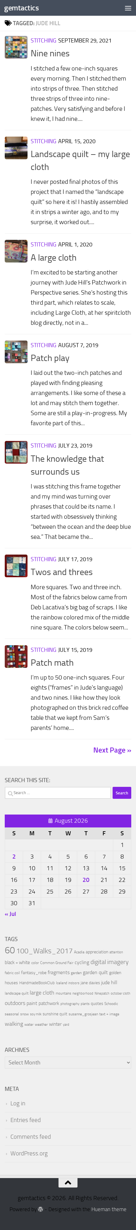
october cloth (120, 993)
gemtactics (21, 7)
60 (10, 950)
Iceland (61, 983)
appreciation (97, 952)
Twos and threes (62, 572)
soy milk (35, 1014)
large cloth (42, 993)
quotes (97, 1003)
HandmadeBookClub (37, 982)
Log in (17, 1103)
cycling (82, 962)
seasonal (12, 1014)
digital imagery (109, 962)
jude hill (109, 982)
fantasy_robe (33, 972)
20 (86, 879)
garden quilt (95, 972)
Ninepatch (102, 993)
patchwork (49, 1003)
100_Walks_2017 (44, 950)
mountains (63, 993)
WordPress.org (29, 1153)
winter (55, 1024)
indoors (73, 983)
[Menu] (128, 8)
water (29, 1024)
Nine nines (50, 53)
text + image (109, 1014)
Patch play (50, 358)
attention (116, 952)
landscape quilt (16, 993)
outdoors (15, 1003)
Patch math (52, 662)
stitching (43, 40)
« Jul (10, 913)
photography (69, 1004)
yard (66, 1025)
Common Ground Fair (56, 963)
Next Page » (112, 750)
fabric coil (12, 973)
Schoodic (111, 1003)
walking (14, 1023)
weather (41, 1024)
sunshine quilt (55, 1014)
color (35, 963)
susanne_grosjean (83, 1014)
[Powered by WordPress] (40, 1209)
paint (32, 1003)
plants (85, 1004)
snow (24, 1014)
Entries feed (25, 1120)
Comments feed (30, 1136)
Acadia (79, 952)
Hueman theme (109, 1209)
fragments (59, 972)
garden (76, 973)
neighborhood (82, 993)
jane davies (90, 982)
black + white (17, 962)
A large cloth (54, 257)
